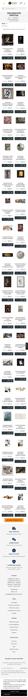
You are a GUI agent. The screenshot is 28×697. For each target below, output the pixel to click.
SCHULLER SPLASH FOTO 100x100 (20, 372)
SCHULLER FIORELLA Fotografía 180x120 (7, 77)
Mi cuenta (14, 644)
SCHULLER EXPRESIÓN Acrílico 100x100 (7, 400)
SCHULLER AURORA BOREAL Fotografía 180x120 (20, 480)
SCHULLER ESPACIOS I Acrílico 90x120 (20, 454)
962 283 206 (14, 589)
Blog (14, 646)
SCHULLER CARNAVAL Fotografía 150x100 (20, 104)
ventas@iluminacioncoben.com (14, 594)
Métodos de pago (14, 622)
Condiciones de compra (14, 610)
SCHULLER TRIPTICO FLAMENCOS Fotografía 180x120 (20, 131)
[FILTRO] (27, 348)
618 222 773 (14, 592)
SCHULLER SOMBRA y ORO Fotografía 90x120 (7, 319)
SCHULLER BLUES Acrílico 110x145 (8, 426)
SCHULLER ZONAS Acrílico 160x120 (7, 479)
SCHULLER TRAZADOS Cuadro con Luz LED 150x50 (7, 265)
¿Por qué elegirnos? (14, 624)
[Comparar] (11, 57)
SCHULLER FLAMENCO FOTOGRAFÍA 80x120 (20, 238)
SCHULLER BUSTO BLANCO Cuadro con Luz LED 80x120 (20, 292)
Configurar (6, 694)
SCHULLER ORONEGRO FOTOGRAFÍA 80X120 (20, 50)
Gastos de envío (14, 627)
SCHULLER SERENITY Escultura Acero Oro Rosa (7, 507)
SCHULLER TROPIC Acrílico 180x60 (20, 210)
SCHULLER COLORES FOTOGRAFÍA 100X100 (7, 211)
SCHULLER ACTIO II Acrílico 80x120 (7, 453)
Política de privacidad (14, 605)
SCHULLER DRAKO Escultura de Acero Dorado (20, 400)
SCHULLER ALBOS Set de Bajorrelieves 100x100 (20, 427)
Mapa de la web (14, 649)
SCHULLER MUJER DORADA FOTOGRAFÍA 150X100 (8, 50)
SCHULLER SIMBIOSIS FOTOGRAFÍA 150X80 (7, 346)
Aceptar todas (14, 691)
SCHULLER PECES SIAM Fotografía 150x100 (20, 346)
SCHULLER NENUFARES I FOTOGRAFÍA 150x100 (7, 373)
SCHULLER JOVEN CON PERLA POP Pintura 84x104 (8, 158)
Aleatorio (14, 26)
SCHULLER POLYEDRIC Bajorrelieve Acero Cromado (20, 158)
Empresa (14, 632)
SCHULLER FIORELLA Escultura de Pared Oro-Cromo (20, 265)
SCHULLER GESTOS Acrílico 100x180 (7, 237)
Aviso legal (14, 602)
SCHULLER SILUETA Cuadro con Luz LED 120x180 (7, 292)
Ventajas (14, 613)
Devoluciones (14, 630)
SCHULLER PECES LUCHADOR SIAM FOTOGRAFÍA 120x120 (7, 131)
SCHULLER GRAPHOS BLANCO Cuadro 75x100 (7, 104)
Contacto (14, 641)
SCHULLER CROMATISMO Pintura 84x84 (20, 185)
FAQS (14, 652)
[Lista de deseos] (8, 57)
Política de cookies (14, 608)
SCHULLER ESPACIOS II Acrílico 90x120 (20, 507)
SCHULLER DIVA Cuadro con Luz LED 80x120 (7, 185)
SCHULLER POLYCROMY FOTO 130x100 (20, 77)
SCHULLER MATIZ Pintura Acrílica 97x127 (20, 319)
